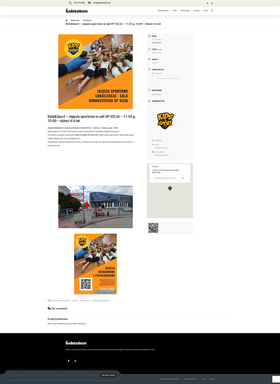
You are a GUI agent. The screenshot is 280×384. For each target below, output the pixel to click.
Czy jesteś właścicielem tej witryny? (165, 178)
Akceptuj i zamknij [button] (108, 375)
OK (183, 178)
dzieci (75, 300)
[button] (207, 3)
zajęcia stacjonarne (101, 300)
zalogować (61, 324)
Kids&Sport (85, 300)
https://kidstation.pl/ (162, 155)
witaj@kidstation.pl (161, 148)
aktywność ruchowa (61, 300)
